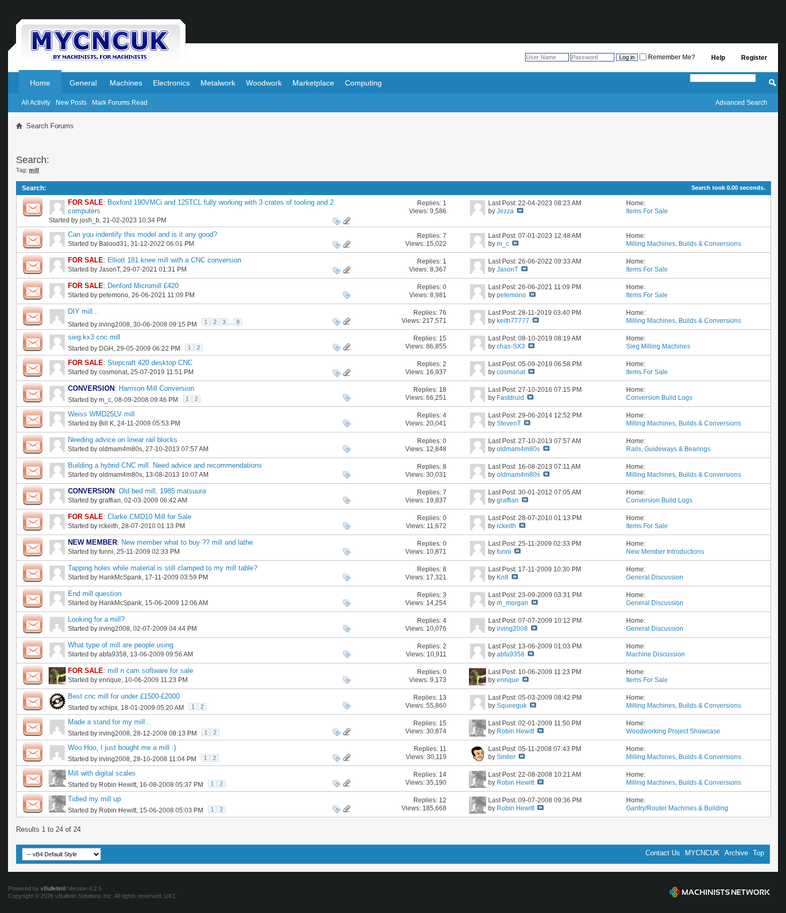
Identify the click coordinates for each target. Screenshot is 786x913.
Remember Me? (670, 57)
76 (442, 312)
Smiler (506, 757)
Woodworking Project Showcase (673, 731)
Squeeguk (512, 705)
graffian (110, 500)
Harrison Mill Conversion (156, 388)
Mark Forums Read (120, 102)
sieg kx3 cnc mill (94, 337)
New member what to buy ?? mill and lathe (187, 542)
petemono (113, 295)
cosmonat (113, 372)
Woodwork (264, 83)
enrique (110, 680)
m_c (503, 243)
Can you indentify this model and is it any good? (142, 234)
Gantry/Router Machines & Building (677, 808)
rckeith (108, 526)
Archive (736, 853)
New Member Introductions (665, 551)
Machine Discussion (655, 654)
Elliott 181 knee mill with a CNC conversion (174, 260)
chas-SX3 (511, 346)
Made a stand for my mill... (109, 722)
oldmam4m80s (120, 449)
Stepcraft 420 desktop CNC (149, 363)
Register (754, 57)
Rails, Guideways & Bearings (668, 449)
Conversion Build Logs (659, 397)
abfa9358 (113, 654)
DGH (106, 348)
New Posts (71, 102)
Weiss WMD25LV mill (101, 414)
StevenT (509, 423)
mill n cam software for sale (150, 671)
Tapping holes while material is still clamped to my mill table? (162, 568)
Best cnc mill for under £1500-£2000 (124, 696)
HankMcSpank (120, 577)
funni (106, 551)
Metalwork (218, 83)
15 (442, 338)
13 (442, 697)
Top (758, 853)
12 (442, 800)
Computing (363, 83)
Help (718, 57)
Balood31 (113, 243)
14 (442, 774)
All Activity (35, 102)
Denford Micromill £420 (143, 286)
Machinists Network (719, 892)
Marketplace (313, 83)
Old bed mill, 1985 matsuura (162, 491)
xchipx (108, 707)
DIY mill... (83, 311)
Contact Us (662, 853)
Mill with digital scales (102, 773)
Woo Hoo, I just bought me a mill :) (122, 748)
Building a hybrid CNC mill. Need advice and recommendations (165, 465)
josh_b (89, 220)
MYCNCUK (702, 853)
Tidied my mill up (94, 799)
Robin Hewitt (515, 731)
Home (40, 83)
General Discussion (654, 577)
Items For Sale (647, 211)
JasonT (109, 269)
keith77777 (513, 320)
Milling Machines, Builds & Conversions (683, 243)
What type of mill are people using (120, 645)
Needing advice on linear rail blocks (123, 440)
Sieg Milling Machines (658, 346)
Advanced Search (741, 102)
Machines (126, 83)
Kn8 (502, 577)
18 (442, 389)
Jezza (505, 211)
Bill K (106, 423)
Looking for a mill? (96, 619)
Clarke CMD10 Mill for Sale (149, 517)
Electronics (171, 83)
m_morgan (512, 603)
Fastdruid (510, 397)
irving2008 (114, 324)
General (83, 83)
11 (443, 749)
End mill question (94, 594)
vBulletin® (53, 888)
